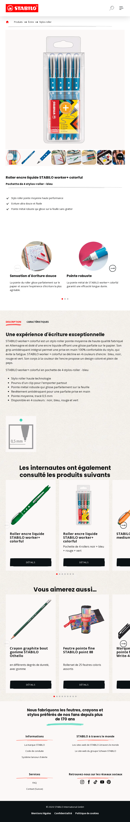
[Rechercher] (111, 8)
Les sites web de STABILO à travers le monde (95, 744)
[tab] (16, 322)
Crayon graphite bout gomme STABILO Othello (29, 652)
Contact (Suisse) (34, 788)
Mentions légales (41, 813)
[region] (65, 98)
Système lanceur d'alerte (34, 757)
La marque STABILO (34, 744)
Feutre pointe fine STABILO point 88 (79, 650)
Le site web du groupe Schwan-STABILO (95, 750)
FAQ (34, 782)
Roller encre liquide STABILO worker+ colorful (27, 537)
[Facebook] (89, 782)
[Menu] (121, 8)
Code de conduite (34, 750)
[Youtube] (102, 782)
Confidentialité (63, 813)
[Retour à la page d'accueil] (23, 8)
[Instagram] (82, 782)
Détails (30, 562)
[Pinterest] (109, 782)
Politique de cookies (87, 813)
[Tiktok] (95, 782)
